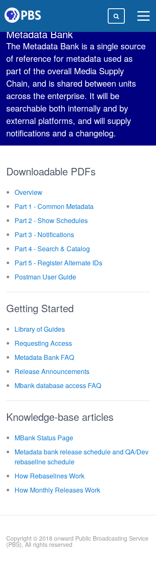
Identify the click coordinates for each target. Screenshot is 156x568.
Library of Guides (40, 329)
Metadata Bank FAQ (44, 357)
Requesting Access (43, 343)
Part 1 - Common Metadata (54, 206)
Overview (28, 192)
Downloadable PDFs (51, 171)
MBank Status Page (44, 437)
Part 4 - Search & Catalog (52, 248)
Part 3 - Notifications (44, 234)
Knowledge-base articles (60, 416)
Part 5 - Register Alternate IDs (58, 262)
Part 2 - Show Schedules (51, 220)
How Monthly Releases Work (57, 490)
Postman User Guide (45, 277)
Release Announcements (52, 371)
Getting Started (40, 308)
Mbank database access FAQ (58, 385)
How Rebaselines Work (49, 476)
